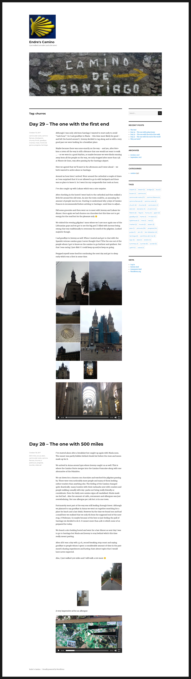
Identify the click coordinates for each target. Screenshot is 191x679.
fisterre (132, 213)
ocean (151, 224)
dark (132, 209)
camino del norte (35, 136)
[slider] (87, 417)
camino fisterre (153, 197)
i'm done (152, 216)
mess (37, 143)
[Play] (58, 417)
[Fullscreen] (119, 417)
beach (141, 189)
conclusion (153, 205)
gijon (157, 213)
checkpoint (39, 138)
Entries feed (134, 267)
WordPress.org (135, 272)
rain (140, 232)
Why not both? (135, 139)
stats (139, 240)
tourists (31, 465)
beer (43, 456)
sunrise (144, 244)
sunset (153, 244)
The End (133, 130)
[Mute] (116, 417)
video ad (38, 465)
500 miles (32, 456)
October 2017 (135, 155)
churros (32, 140)
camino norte (150, 201)
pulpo (132, 232)
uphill (132, 247)
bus (158, 189)
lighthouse (134, 220)
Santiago (44, 145)
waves (141, 247)
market (133, 224)
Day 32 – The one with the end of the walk (145, 134)
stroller (147, 240)
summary (133, 244)
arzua (39, 456)
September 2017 (136, 157)
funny (148, 213)
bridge (150, 189)
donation (141, 209)
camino (133, 173)
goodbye (43, 140)
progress (37, 145)
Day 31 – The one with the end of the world (145, 137)
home (143, 216)
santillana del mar (147, 236)
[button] (72, 283)
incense (32, 143)
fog (141, 213)
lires (143, 220)
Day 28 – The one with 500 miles (66, 444)
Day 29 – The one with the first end (69, 124)
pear (132, 228)
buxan (132, 193)
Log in (132, 265)
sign (132, 240)
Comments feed (135, 269)
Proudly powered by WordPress (53, 669)
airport (132, 189)
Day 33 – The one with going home (142, 132)
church (133, 205)
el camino (152, 209)
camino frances (135, 201)
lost (150, 220)
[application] (89, 401)
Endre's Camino (41, 42)
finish (37, 140)
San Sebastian (151, 232)
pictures (141, 228)
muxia (142, 224)
